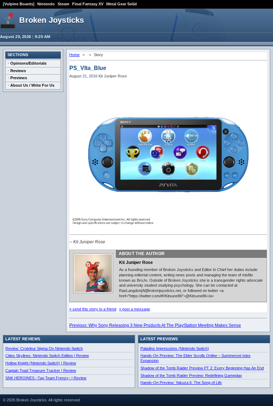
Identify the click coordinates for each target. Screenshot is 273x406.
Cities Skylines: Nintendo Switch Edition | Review (47, 355)
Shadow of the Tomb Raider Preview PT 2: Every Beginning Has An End (202, 368)
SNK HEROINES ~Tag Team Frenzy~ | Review (45, 378)
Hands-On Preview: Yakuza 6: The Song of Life (181, 382)
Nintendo (46, 4)
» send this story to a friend (92, 309)
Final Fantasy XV (87, 4)
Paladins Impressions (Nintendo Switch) (174, 348)
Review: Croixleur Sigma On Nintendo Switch (44, 348)
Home (74, 55)
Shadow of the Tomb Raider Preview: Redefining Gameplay (191, 375)
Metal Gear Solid (121, 4)
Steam (63, 4)
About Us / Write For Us (32, 85)
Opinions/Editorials (28, 63)
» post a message (134, 309)
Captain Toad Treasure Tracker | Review (40, 370)
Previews (18, 78)
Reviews (18, 71)
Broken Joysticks (51, 20)
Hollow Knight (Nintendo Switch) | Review (40, 363)
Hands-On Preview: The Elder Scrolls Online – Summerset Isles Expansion (195, 358)
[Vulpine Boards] (18, 4)
